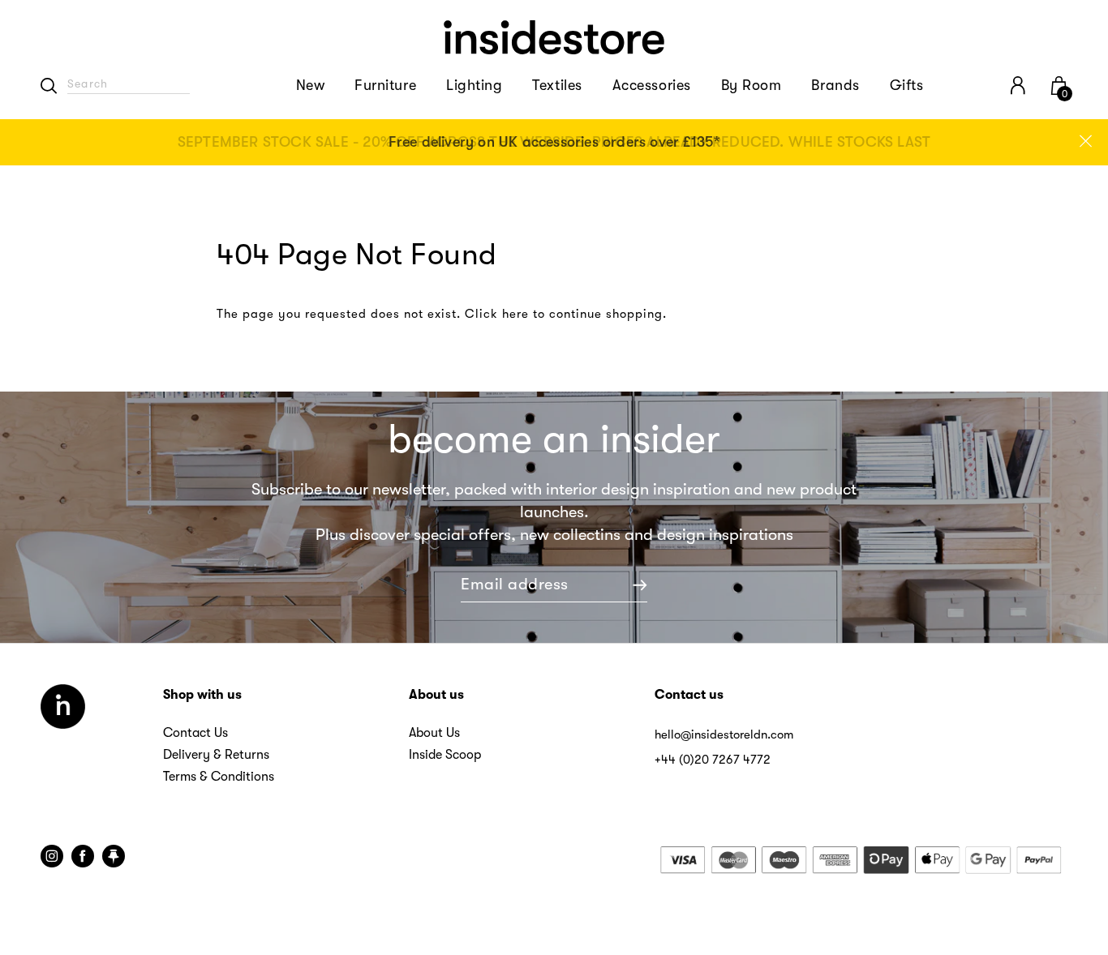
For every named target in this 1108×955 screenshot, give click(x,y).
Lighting (474, 85)
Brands (835, 85)
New (310, 85)
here (515, 313)
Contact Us (195, 733)
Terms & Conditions (218, 776)
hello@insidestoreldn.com (724, 734)
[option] (554, 142)
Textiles (557, 85)
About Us (434, 733)
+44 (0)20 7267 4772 (713, 759)
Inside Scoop (445, 754)
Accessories (651, 85)
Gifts (907, 85)
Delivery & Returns (216, 754)
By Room (751, 85)
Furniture (385, 85)
